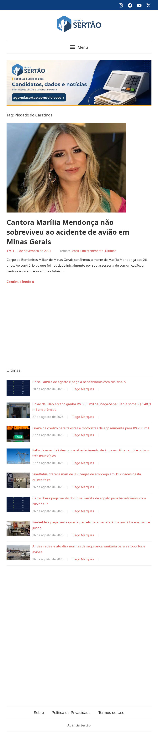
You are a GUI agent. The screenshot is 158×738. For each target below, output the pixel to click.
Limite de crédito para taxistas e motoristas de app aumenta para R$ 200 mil (90, 428)
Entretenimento (91, 251)
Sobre (39, 712)
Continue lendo (19, 281)
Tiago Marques (83, 389)
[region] (79, 328)
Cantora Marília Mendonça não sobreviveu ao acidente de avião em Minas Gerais (68, 232)
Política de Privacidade (71, 712)
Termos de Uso (111, 712)
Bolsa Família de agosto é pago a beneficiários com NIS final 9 (79, 382)
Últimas (110, 251)
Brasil (75, 251)
